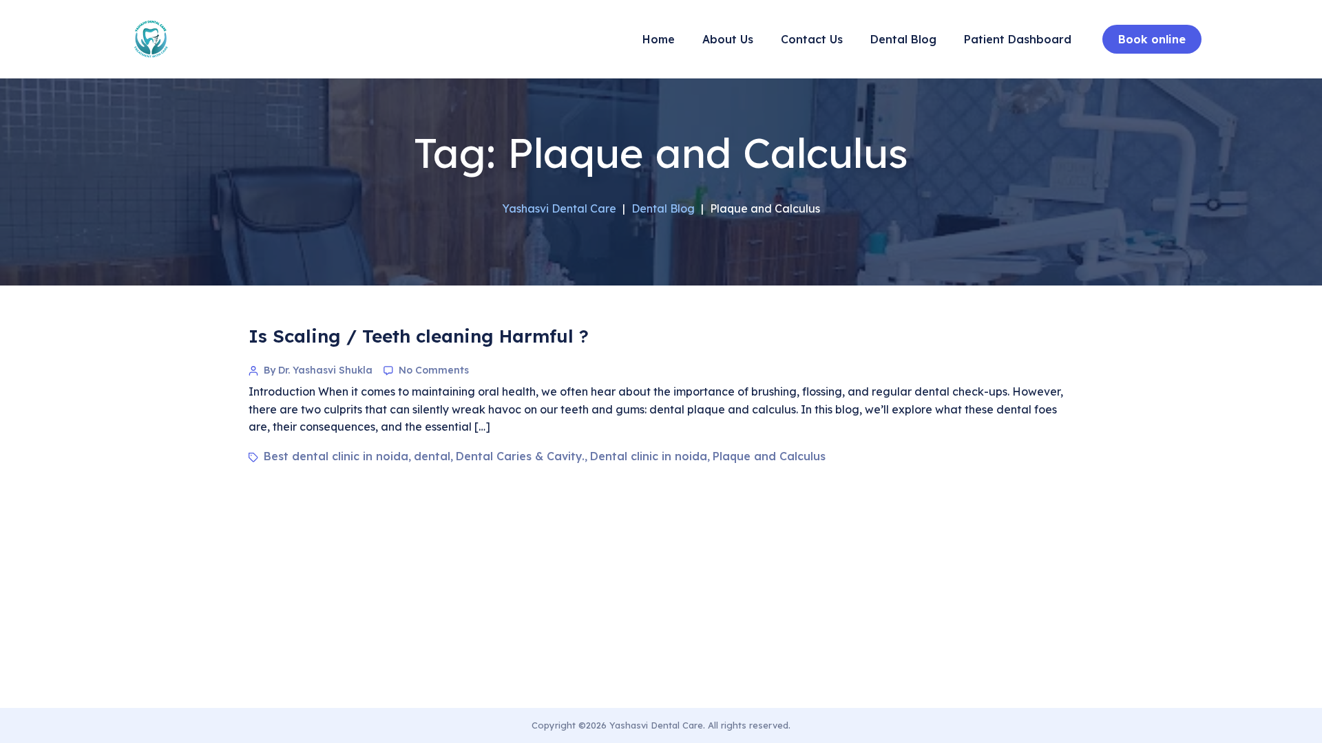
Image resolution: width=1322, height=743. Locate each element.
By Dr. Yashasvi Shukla (318, 370)
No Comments (434, 370)
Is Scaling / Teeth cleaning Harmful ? (419, 336)
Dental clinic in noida (648, 456)
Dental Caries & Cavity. (520, 456)
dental (432, 456)
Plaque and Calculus (769, 456)
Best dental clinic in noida (336, 456)
